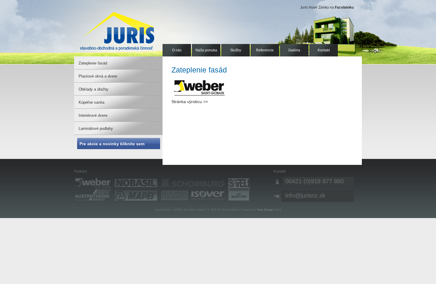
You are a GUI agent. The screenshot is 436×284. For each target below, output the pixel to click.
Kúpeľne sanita (91, 102)
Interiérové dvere (93, 115)
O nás (177, 50)
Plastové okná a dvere (98, 76)
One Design (265, 209)
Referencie (265, 50)
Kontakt (324, 50)
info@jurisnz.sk (305, 195)
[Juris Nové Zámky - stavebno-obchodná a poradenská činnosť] (117, 31)
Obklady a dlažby (94, 89)
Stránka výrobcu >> (189, 101)
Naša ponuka (206, 50)
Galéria (294, 50)
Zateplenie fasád (93, 63)
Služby (235, 50)
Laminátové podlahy (96, 128)
